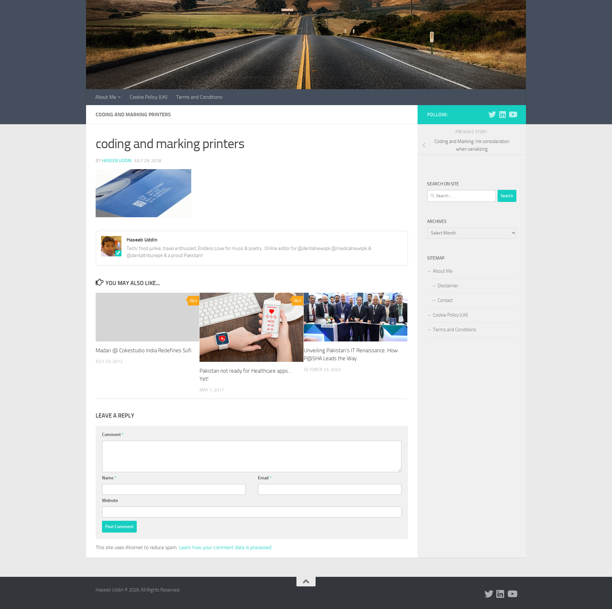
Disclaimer (448, 286)
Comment (113, 434)
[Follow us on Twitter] (492, 114)
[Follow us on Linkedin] (502, 114)
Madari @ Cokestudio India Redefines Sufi (144, 350)
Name (109, 478)
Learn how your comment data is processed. (225, 547)
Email (265, 478)
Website (110, 500)
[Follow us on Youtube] (512, 114)
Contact (445, 300)
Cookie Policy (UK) (148, 97)
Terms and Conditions (199, 97)
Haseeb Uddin (116, 160)
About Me (105, 97)
